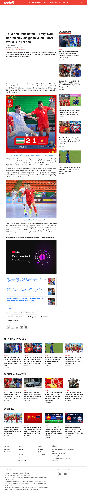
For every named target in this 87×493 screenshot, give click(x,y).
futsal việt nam (31, 317)
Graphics (42, 454)
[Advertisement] (31, 71)
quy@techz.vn (59, 456)
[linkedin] (26, 326)
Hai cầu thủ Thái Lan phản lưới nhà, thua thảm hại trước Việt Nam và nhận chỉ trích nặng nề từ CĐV (70, 112)
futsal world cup (31, 313)
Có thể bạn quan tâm (15, 374)
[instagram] (17, 326)
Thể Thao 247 (22, 460)
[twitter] (8, 326)
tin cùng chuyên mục (15, 339)
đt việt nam (44, 317)
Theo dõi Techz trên (12, 49)
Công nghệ (21, 449)
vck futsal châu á (16, 313)
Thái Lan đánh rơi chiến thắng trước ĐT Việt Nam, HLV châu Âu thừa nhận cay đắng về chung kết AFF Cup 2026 (12, 361)
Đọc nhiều (9, 409)
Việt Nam (38, 2)
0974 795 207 (66, 458)
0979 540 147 (61, 453)
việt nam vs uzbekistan (15, 317)
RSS (19, 457)
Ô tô (25, 390)
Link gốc (8, 308)
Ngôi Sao (20, 454)
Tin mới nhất (65, 32)
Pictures (42, 452)
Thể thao (31, 2)
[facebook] (12, 326)
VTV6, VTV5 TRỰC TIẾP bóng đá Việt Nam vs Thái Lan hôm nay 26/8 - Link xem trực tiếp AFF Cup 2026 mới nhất (53, 431)
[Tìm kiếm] (81, 2)
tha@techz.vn (55, 460)
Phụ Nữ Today (8, 452)
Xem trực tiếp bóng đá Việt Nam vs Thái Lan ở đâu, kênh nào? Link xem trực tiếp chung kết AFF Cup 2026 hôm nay (53, 396)
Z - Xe (19, 452)
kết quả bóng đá (13, 321)
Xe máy (61, 79)
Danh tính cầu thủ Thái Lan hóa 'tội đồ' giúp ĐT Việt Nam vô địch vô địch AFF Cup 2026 (70, 169)
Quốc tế (45, 2)
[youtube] (21, 326)
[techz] (9, 3)
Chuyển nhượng (55, 2)
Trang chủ (7, 449)
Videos (42, 449)
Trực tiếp (64, 2)
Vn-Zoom (20, 463)
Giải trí (60, 108)
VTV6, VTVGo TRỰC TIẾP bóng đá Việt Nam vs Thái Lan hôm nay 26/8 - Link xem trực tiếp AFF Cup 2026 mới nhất (74, 431)
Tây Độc (13, 45)
